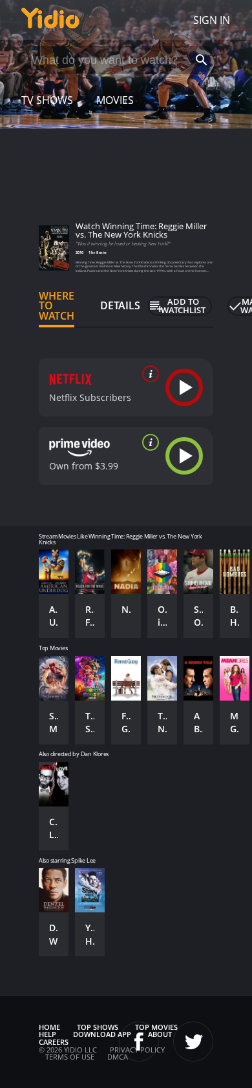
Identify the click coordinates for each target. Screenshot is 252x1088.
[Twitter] (193, 1041)
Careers (53, 1042)
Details (120, 305)
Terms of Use (69, 1057)
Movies (115, 100)
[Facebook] (139, 1041)
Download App (102, 1034)
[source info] (148, 373)
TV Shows (47, 100)
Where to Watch (56, 306)
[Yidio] (50, 20)
